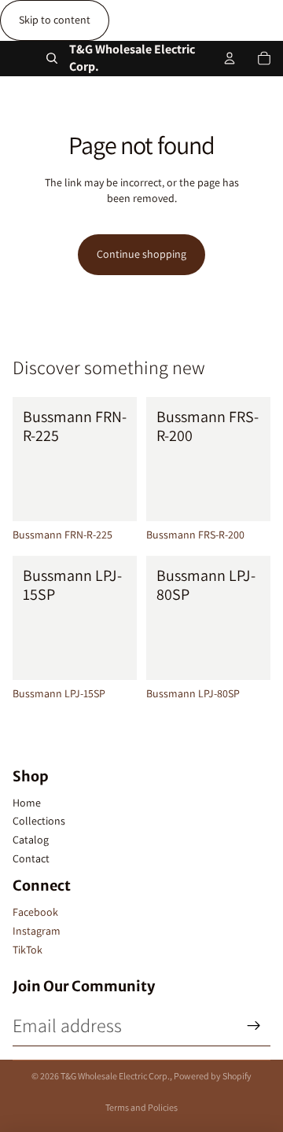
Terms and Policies (141, 1107)
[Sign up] (253, 1025)
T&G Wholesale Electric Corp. (115, 1076)
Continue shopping (141, 254)
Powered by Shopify (213, 1076)
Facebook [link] (35, 912)
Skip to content (54, 20)
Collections (39, 821)
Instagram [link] (37, 931)
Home (27, 803)
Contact (31, 858)
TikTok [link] (27, 950)
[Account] (229, 58)
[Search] (52, 58)
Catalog (31, 839)
